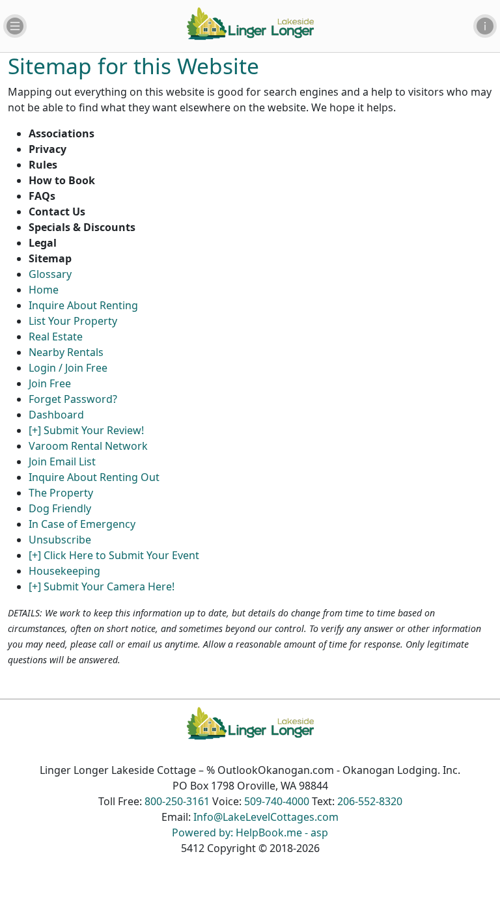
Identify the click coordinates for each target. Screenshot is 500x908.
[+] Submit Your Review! (86, 430)
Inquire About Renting (83, 305)
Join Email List (62, 461)
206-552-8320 (369, 801)
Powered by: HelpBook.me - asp (250, 832)
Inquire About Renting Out (94, 477)
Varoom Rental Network (88, 446)
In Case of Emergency (82, 524)
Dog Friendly (60, 508)
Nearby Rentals (66, 352)
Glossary (50, 274)
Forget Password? (73, 399)
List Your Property (73, 321)
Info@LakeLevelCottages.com (266, 817)
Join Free (50, 383)
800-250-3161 (177, 801)
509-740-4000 (276, 801)
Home (44, 289)
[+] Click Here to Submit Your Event (114, 555)
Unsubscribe (60, 539)
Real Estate (56, 336)
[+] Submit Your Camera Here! (101, 586)
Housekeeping (64, 571)
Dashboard (56, 414)
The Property (61, 493)
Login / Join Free (68, 368)
